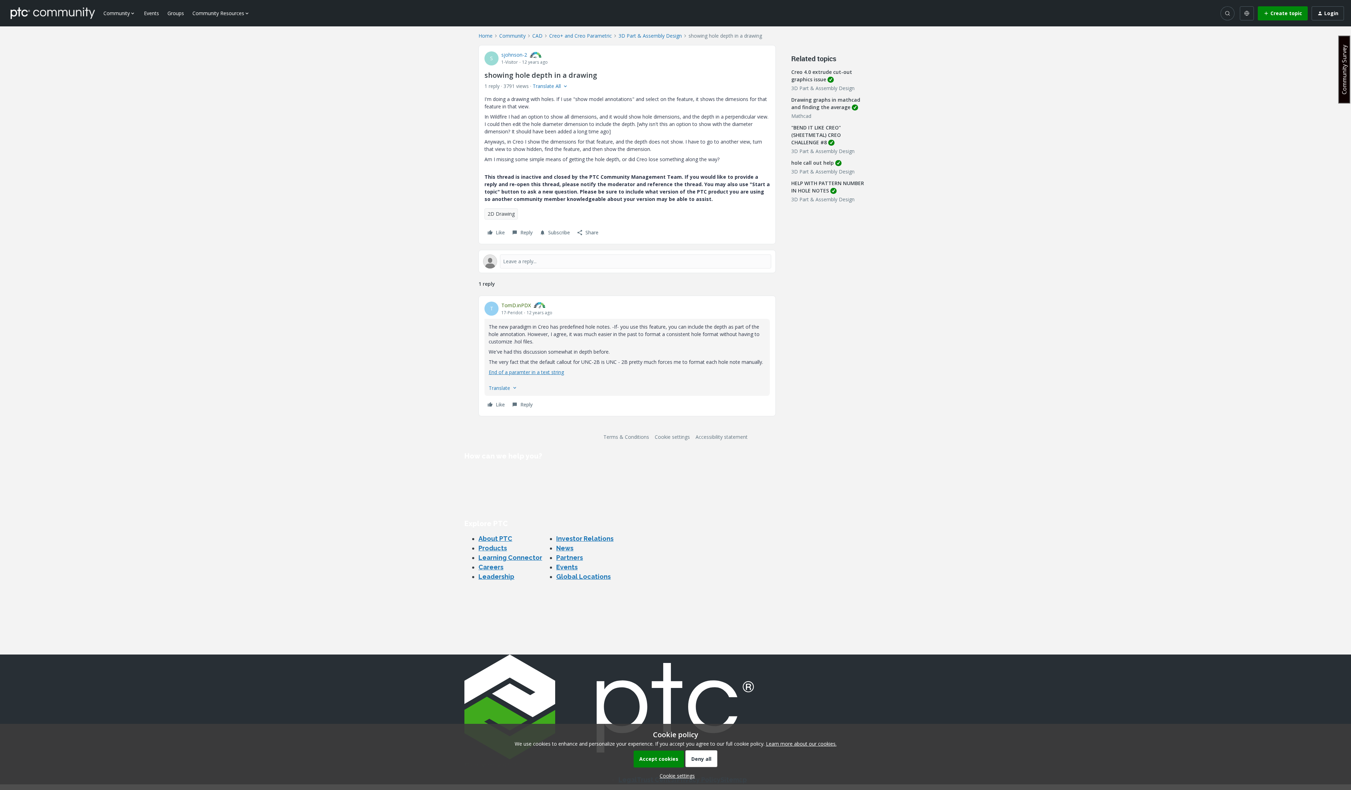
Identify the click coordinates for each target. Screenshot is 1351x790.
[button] (1283, 13)
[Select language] (1247, 13)
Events (151, 13)
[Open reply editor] (627, 261)
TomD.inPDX (516, 305)
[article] (627, 356)
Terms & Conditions (626, 437)
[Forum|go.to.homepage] (53, 13)
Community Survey (1344, 69)
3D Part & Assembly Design (650, 35)
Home (485, 35)
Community (512, 35)
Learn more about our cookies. (801, 743)
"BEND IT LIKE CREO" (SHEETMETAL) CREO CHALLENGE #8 (816, 135)
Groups (175, 13)
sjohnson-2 (514, 54)
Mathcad (801, 116)
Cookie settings (672, 437)
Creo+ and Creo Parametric (580, 35)
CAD (537, 35)
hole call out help (812, 162)
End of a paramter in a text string (526, 372)
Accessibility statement (722, 437)
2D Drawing (501, 213)
